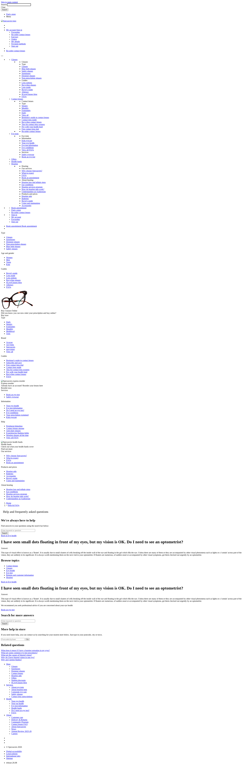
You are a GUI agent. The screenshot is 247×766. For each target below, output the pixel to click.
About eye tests (17, 687)
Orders (14, 39)
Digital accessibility (14, 751)
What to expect (28, 173)
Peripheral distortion (14, 426)
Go (27, 639)
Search (4, 4)
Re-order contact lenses (20, 34)
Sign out (14, 46)
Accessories (26, 205)
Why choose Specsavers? (32, 171)
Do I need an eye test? (15, 410)
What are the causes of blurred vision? (16, 655)
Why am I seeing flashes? (11, 660)
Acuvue (9, 342)
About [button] (8, 715)
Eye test (9, 573)
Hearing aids (27, 196)
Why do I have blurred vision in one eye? (18, 657)
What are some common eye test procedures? (19, 653)
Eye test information (30, 145)
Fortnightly (26, 110)
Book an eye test (28, 157)
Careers (14, 734)
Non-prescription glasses (32, 78)
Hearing (14, 164)
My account (16, 217)
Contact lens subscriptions (21, 696)
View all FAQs (28, 150)
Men (8, 260)
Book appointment (18, 208)
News (13, 729)
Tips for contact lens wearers (33, 124)
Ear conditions (27, 185)
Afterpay (25, 92)
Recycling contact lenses (32, 122)
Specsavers (10, 347)
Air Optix (10, 345)
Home (8, 503)
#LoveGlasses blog (29, 94)
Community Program (19, 722)
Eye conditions (28, 148)
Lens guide (26, 87)
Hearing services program (32, 187)
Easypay (14, 37)
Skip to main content (9, 2)
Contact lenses (17, 99)
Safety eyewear (28, 154)
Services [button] (9, 685)
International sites (13, 756)
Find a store (11, 14)
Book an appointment (30, 178)
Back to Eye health (8, 536)
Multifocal (10, 331)
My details (15, 41)
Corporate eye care (19, 692)
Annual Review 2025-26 (21, 731)
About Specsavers (18, 727)
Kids (8, 264)
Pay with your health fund (32, 127)
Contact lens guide (29, 120)
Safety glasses (27, 71)
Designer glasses (28, 76)
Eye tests (15, 134)
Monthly (25, 108)
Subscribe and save (14, 363)
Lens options (27, 83)
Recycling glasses (29, 85)
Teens (8, 262)
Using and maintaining (31, 203)
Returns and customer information (20, 575)
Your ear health (17, 703)
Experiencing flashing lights (17, 433)
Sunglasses (26, 73)
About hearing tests (19, 689)
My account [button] (11, 30)
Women (9, 257)
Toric (8, 334)
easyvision (10, 349)
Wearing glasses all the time (17, 435)
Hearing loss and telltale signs (34, 182)
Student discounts (18, 680)
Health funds (16, 161)
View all (25, 115)
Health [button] (9, 699)
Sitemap (9, 758)
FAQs (24, 97)
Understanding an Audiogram (34, 192)
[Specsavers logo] (8, 21)
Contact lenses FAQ (19, 724)
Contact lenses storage (15, 428)
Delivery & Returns (19, 720)
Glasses (14, 59)
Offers (13, 159)
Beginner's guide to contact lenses (35, 117)
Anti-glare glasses (13, 431)
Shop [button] (8, 664)
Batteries (25, 198)
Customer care (17, 717)
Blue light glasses (29, 69)
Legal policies (11, 754)
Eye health (10, 570)
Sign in (19, 30)
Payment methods (18, 44)
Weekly (25, 106)
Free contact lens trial (30, 129)
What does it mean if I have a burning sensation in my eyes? (25, 650)
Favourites (15, 32)
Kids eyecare (27, 141)
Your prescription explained (17, 415)
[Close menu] (2, 55)
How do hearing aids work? (33, 189)
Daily (24, 113)
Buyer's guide (27, 90)
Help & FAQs (13, 505)
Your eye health (28, 143)
